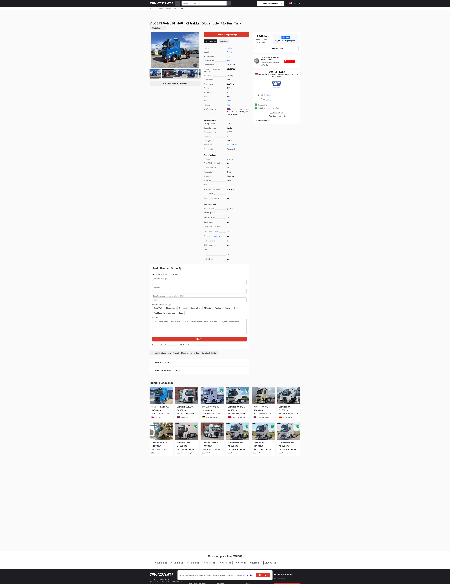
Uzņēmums (177, 274)
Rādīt (229, 101)
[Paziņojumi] (247, 3)
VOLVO (229, 48)
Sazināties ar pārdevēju (227, 35)
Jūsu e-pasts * (157, 287)
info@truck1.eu (280, 579)
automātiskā (232, 145)
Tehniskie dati (210, 41)
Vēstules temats (162, 305)
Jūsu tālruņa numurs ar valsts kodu (168, 296)
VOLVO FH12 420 (161, 563)
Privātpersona (161, 274)
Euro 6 (229, 123)
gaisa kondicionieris (212, 236)
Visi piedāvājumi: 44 (262, 120)
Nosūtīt (199, 339)
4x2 (228, 168)
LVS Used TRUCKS (277, 72)
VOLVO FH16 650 (209, 563)
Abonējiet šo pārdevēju (278, 116)
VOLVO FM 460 (255, 563)
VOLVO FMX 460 (270, 563)
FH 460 (229, 52)
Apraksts (223, 41)
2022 (229, 60)
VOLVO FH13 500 (193, 563)
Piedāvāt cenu (277, 48)
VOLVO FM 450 (241, 563)
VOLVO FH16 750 (225, 563)
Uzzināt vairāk (248, 575)
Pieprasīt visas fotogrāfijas (175, 83)
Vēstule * (155, 317)
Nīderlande (234, 109)
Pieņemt (262, 575)
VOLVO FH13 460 (177, 563)
